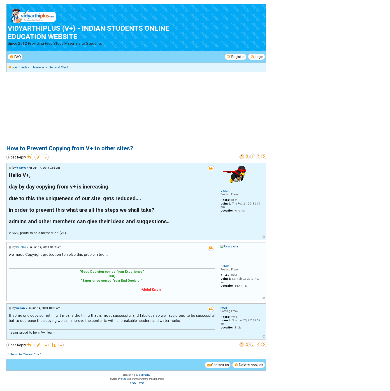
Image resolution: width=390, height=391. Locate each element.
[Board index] (33, 14)
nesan (224, 307)
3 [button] (253, 156)
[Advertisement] (141, 108)
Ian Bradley (144, 375)
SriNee (225, 266)
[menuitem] (15, 57)
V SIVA (225, 190)
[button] (263, 156)
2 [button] (247, 156)
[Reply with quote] (211, 168)
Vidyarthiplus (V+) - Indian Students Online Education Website (88, 32)
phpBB (124, 379)
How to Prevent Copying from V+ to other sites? (69, 148)
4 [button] (258, 156)
